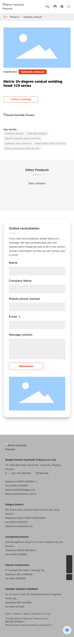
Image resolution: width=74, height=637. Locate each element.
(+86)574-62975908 (18, 485)
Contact (47, 613)
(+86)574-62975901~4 (26, 481)
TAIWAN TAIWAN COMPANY (21, 589)
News (26, 613)
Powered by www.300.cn (40, 625)
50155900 (40, 518)
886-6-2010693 (16, 606)
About (8, 613)
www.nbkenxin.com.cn (24, 494)
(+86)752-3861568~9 (26, 550)
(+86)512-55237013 (18, 522)
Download (36, 613)
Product (17, 613)
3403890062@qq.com (24, 489)
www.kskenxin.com (23, 526)
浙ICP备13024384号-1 (15, 621)
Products (14, 17)
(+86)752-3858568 (18, 554)
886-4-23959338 (17, 578)
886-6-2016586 (23, 602)
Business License (18, 625)
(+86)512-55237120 (25, 518)
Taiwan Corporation (17, 565)
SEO (7, 625)
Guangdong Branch (17, 536)
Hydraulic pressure (32, 17)
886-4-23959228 (24, 574)
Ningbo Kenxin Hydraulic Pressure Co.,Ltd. (30, 459)
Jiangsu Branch (14, 504)
